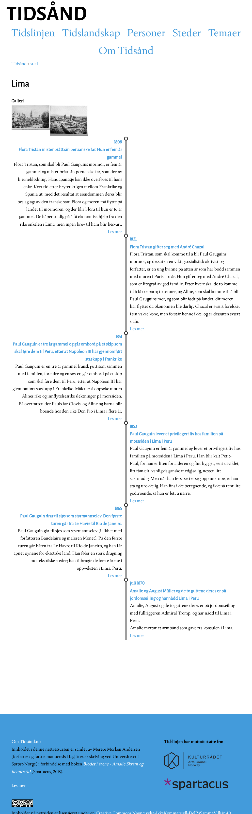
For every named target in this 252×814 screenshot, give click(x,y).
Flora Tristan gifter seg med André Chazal (167, 247)
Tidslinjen (33, 33)
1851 (119, 336)
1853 (133, 426)
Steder (187, 33)
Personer (146, 33)
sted (34, 64)
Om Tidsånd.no (26, 742)
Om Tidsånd (126, 51)
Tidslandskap (91, 33)
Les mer (115, 232)
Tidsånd (19, 64)
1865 (118, 508)
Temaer (224, 33)
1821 (133, 239)
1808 (118, 142)
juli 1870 (137, 583)
